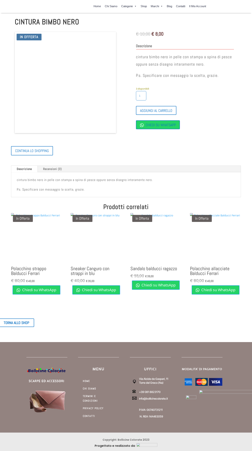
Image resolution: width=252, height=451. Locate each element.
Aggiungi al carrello (156, 110)
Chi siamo (111, 6)
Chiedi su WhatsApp (160, 125)
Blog (169, 6)
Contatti (180, 6)
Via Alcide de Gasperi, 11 (153, 379)
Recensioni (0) (52, 169)
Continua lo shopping (32, 150)
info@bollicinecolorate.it (153, 398)
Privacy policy (93, 408)
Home (97, 6)
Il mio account (197, 6)
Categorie (127, 6)
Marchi (155, 6)
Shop (144, 6)
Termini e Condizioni (90, 398)
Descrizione (24, 169)
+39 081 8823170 (149, 392)
